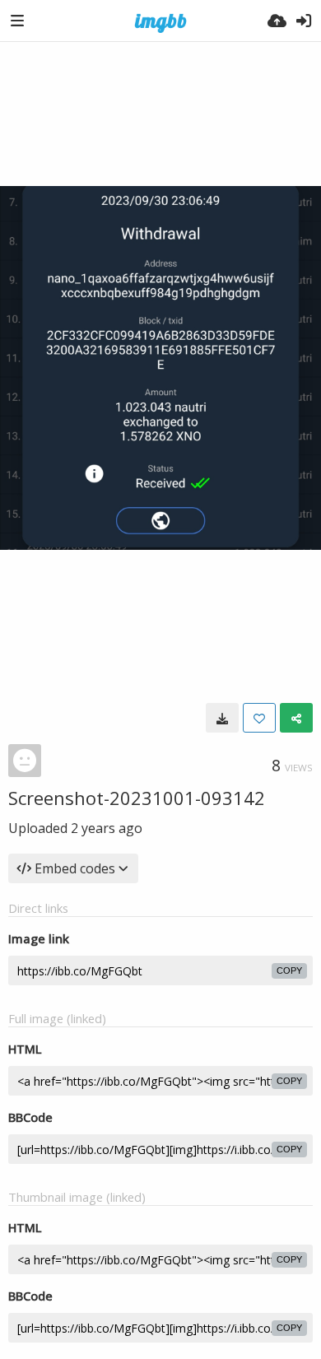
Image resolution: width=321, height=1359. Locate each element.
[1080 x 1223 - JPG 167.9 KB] (222, 718)
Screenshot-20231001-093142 (136, 797)
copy (289, 970)
